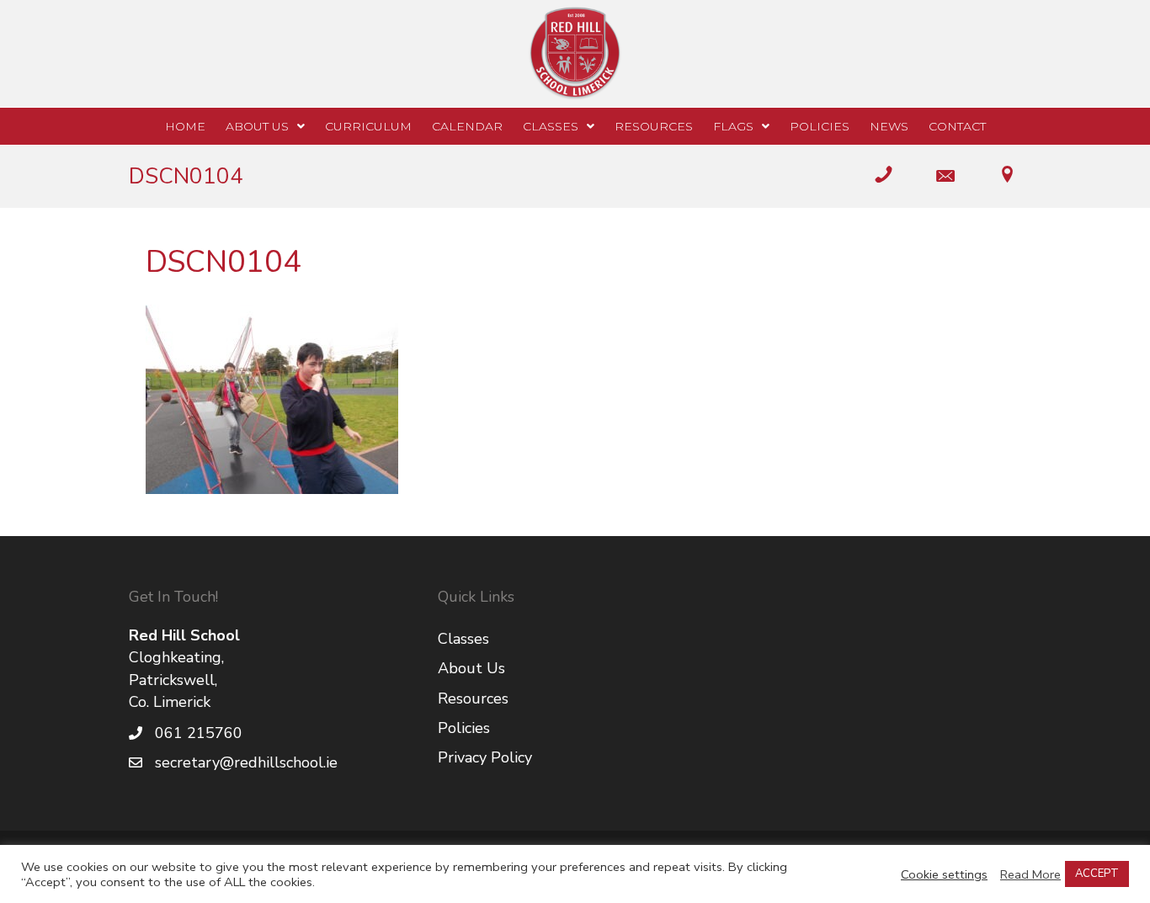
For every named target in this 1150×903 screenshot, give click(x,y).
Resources (473, 698)
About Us (471, 668)
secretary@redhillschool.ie (246, 762)
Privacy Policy (485, 757)
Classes (463, 639)
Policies (464, 728)
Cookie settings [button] (944, 874)
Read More (1030, 874)
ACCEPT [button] (1097, 873)
